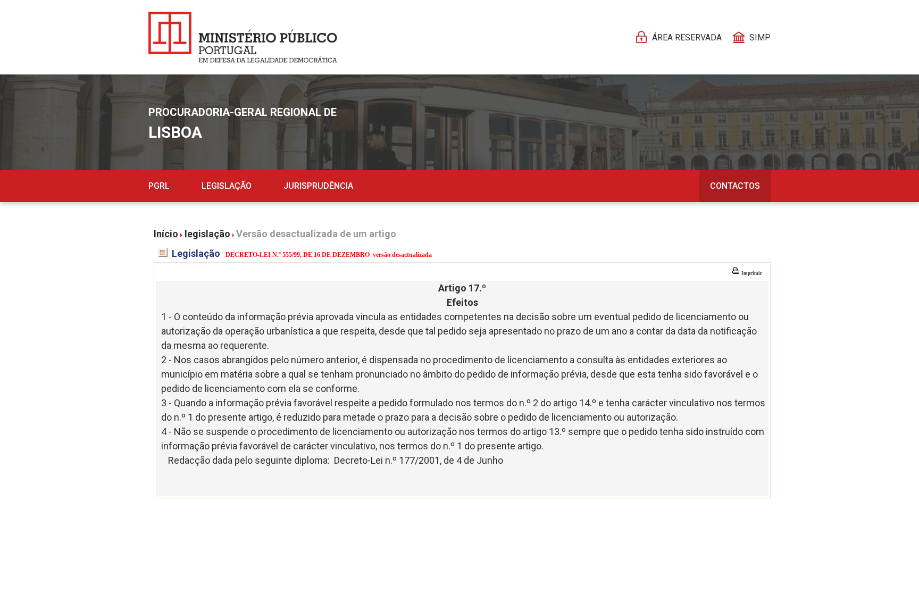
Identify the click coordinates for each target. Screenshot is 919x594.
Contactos (735, 186)
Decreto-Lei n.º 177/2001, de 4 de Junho (418, 460)
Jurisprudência (318, 186)
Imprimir (751, 273)
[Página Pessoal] (242, 37)
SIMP (760, 37)
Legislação (227, 186)
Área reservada (687, 37)
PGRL (159, 186)
